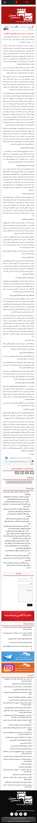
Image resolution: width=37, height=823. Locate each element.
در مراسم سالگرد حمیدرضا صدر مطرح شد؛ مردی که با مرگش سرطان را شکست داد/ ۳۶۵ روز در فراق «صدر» (17, 565)
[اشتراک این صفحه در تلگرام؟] (17, 472)
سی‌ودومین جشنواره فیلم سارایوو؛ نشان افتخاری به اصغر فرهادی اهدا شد (17, 786)
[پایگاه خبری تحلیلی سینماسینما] (18, 15)
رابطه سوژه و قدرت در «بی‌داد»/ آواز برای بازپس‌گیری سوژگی (18, 687)
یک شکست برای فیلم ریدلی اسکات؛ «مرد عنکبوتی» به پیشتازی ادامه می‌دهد (17, 680)
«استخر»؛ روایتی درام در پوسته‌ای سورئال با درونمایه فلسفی (18, 782)
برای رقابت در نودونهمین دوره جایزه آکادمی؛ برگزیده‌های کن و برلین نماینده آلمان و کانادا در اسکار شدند (17, 716)
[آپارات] (16, 814)
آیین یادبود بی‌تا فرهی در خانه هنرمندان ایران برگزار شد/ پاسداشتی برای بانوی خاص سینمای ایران (17, 510)
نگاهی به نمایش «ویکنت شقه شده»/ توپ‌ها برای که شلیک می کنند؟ (17, 693)
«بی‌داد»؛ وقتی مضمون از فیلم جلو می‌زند (22, 690)
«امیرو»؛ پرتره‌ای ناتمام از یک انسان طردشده (22, 684)
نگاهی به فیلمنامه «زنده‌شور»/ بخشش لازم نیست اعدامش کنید (17, 721)
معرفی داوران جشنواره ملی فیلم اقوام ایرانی (18, 499)
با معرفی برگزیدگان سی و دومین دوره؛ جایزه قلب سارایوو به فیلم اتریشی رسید (17, 760)
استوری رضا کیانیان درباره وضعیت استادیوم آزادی (16, 497)
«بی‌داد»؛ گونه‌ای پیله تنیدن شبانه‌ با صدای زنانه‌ (21, 749)
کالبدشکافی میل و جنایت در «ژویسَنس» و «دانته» (20, 725)
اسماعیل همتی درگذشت (26, 764)
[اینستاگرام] (20, 814)
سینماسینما (26, 46)
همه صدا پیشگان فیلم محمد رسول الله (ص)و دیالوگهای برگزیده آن (17, 647)
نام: (31, 577)
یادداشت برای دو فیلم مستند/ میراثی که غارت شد (20, 700)
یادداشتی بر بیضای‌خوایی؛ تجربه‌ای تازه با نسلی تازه (20, 697)
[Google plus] (22, 472)
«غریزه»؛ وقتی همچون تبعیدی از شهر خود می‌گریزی (20, 639)
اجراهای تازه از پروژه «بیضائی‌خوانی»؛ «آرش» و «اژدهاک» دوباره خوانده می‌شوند (17, 753)
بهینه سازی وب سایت (16, 821)
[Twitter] (32, 472)
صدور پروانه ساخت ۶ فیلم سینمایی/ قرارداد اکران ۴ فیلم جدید (17, 756)
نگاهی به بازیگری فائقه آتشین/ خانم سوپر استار (21, 746)
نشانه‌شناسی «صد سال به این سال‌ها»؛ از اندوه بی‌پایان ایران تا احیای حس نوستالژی (17, 634)
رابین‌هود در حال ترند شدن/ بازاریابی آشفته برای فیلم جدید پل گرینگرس (17, 729)
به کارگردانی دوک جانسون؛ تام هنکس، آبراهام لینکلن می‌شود (18, 708)
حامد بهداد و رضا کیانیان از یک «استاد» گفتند (17, 519)
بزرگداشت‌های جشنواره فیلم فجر (17, 461)
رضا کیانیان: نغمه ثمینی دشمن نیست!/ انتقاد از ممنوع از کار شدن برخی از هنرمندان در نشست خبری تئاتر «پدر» (17, 558)
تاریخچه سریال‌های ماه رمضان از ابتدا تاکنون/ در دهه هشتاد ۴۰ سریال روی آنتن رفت (17, 628)
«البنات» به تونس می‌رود (26, 743)
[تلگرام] (11, 814)
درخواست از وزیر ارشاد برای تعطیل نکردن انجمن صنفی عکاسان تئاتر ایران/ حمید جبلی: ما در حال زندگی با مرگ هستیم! (17, 504)
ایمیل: (31, 583)
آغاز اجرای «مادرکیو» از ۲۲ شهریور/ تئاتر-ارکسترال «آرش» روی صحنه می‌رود (17, 771)
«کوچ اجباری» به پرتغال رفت (25, 767)
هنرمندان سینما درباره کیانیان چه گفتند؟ (19, 34)
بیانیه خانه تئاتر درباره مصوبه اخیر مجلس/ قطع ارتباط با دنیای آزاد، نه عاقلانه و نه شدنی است (17, 733)
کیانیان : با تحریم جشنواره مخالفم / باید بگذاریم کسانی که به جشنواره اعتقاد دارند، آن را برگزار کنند (18, 542)
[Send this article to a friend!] (7, 29)
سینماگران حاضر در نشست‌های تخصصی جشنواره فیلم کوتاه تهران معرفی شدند (18, 547)
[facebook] (27, 472)
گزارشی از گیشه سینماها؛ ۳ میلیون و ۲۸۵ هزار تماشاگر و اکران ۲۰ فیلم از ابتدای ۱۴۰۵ (17, 704)
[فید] (25, 814)
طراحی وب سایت (26, 821)
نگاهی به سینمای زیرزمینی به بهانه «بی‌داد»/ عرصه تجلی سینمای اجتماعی (17, 778)
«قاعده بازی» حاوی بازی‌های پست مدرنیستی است (20, 642)
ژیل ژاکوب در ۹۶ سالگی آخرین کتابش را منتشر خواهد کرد (18, 737)
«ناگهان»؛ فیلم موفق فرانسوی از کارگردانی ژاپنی (21, 740)
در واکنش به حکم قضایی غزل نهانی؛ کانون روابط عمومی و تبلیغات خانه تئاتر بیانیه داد (17, 711)
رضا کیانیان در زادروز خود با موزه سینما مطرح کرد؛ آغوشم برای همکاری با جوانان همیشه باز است (17, 527)
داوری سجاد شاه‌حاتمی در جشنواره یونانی (22, 775)
